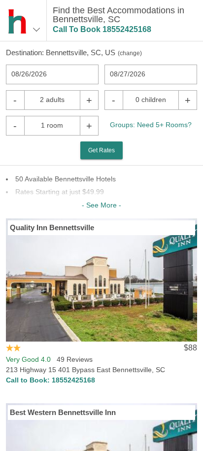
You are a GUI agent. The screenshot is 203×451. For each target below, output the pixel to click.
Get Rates (101, 150)
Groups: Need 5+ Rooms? (151, 125)
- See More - (101, 205)
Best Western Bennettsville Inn (63, 412)
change (130, 53)
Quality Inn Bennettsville (52, 227)
